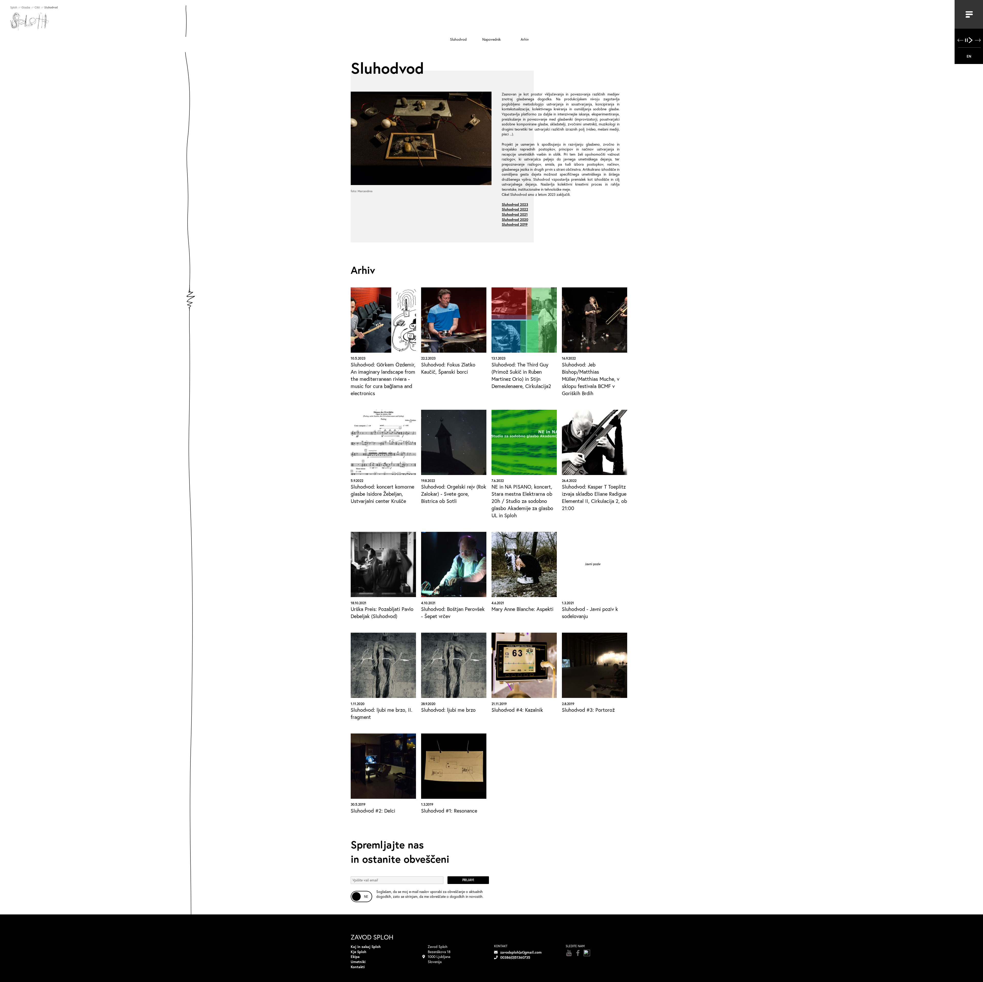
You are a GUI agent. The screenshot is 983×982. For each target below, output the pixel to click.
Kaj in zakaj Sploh (366, 946)
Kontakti (358, 966)
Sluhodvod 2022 (515, 209)
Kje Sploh (358, 951)
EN (969, 56)
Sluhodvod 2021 (515, 214)
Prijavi (468, 880)
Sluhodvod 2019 (515, 224)
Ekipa (355, 956)
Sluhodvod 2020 (515, 219)
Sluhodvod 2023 (515, 204)
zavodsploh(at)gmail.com (521, 952)
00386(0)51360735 (515, 957)
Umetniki (358, 961)
